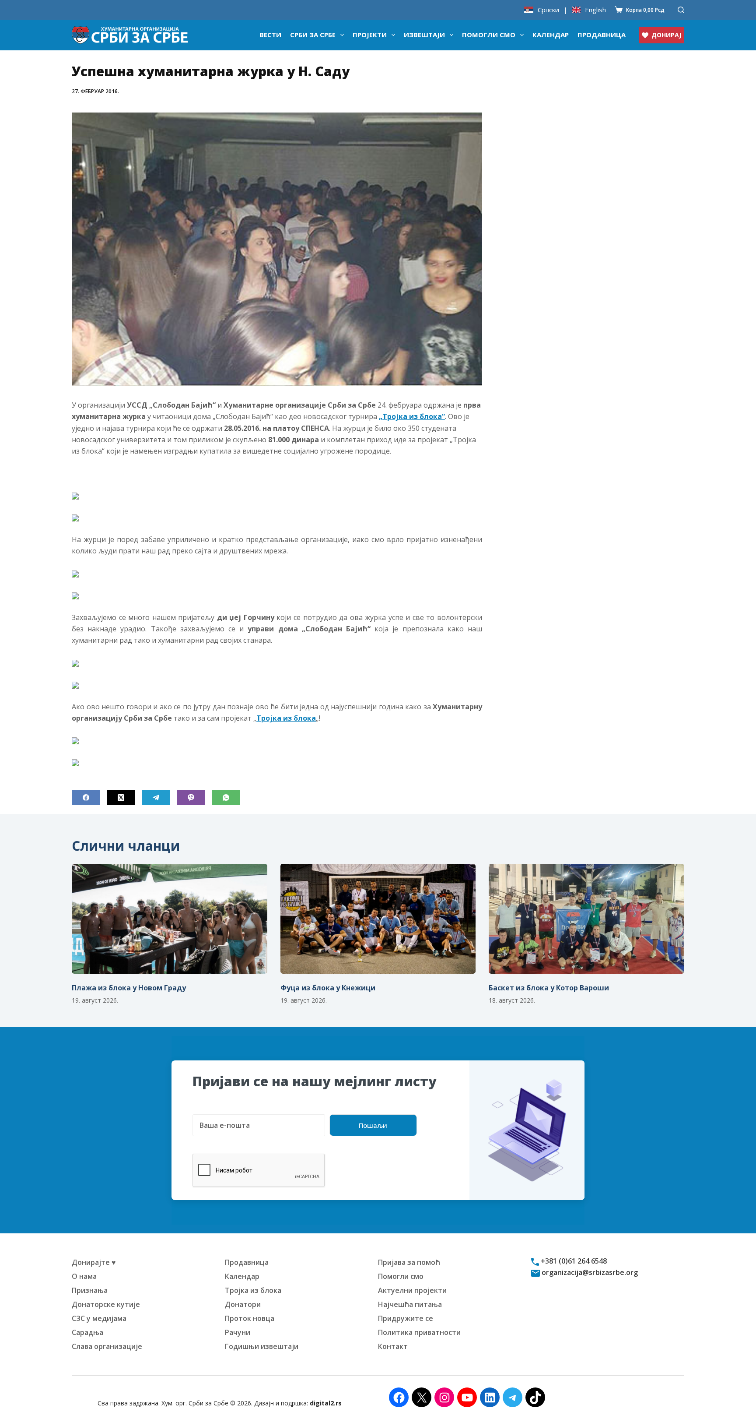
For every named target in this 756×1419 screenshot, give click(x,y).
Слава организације (107, 1346)
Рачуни (237, 1332)
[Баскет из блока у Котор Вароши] (586, 919)
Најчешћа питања (410, 1304)
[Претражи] (681, 10)
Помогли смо (488, 34)
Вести (270, 34)
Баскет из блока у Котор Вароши (549, 988)
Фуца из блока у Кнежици (327, 988)
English (595, 10)
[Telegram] (156, 797)
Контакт (393, 1346)
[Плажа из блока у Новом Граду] (169, 919)
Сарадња (87, 1332)
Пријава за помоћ (409, 1262)
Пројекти (370, 34)
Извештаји (424, 34)
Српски (548, 10)
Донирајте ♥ (94, 1262)
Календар (550, 34)
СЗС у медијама (99, 1318)
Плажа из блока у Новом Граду (129, 988)
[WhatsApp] (226, 797)
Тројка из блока (253, 1290)
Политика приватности (419, 1332)
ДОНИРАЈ (666, 35)
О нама (84, 1276)
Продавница (602, 34)
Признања (90, 1290)
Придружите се (405, 1318)
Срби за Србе (313, 34)
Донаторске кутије (106, 1304)
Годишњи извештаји (261, 1346)
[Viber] (191, 797)
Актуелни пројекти (412, 1290)
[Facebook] (86, 797)
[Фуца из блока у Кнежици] (378, 919)
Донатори (243, 1304)
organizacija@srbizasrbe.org (589, 1272)
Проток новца (249, 1318)
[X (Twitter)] (121, 797)
